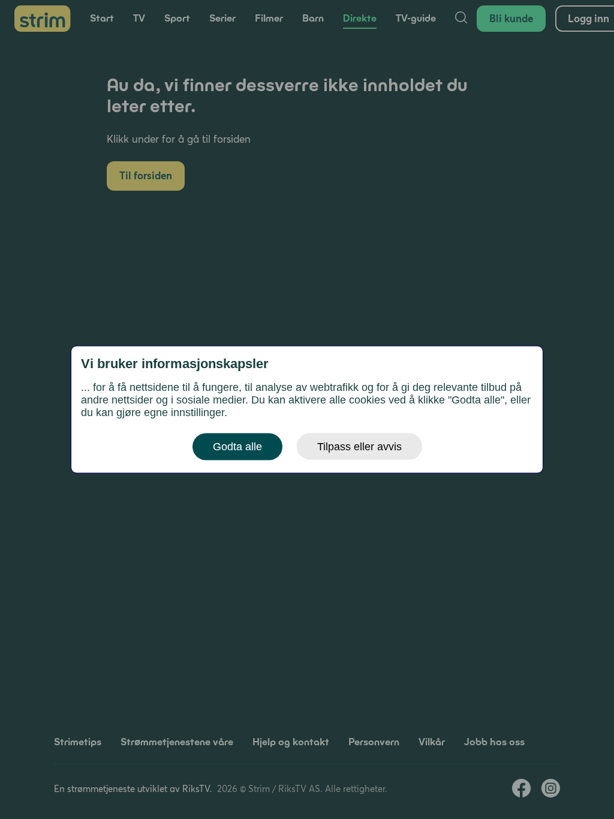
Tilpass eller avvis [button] (359, 447)
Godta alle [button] (237, 447)
